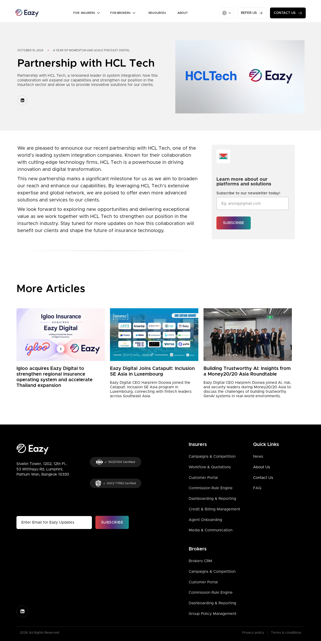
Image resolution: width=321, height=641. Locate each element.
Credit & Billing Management (214, 509)
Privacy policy (253, 632)
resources (157, 13)
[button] (89, 13)
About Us (261, 467)
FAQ (257, 488)
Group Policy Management (212, 614)
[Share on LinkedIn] (22, 100)
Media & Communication (210, 530)
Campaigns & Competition (212, 456)
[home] (27, 13)
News (258, 456)
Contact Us (263, 478)
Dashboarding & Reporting (212, 499)
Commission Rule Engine (211, 488)
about (182, 13)
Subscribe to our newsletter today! (248, 193)
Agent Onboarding (205, 520)
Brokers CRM (200, 561)
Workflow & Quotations (210, 467)
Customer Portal (203, 478)
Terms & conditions (286, 632)
